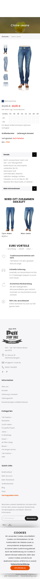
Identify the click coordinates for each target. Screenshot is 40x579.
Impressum (32, 574)
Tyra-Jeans (7, 233)
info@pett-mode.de (13, 363)
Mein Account (7, 476)
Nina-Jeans (26, 233)
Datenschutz (13, 576)
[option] (5, 64)
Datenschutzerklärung (20, 564)
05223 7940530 (11, 367)
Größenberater (8, 133)
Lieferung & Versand (25, 133)
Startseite (5, 37)
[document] (20, 550)
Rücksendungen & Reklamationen (15, 402)
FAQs (4, 491)
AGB (5, 576)
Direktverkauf (7, 472)
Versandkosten (19, 109)
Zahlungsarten (7, 398)
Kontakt (5, 390)
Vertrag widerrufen (10, 495)
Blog (3, 487)
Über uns (5, 386)
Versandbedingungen (29, 576)
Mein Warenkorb (8, 480)
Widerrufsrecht (21, 574)
